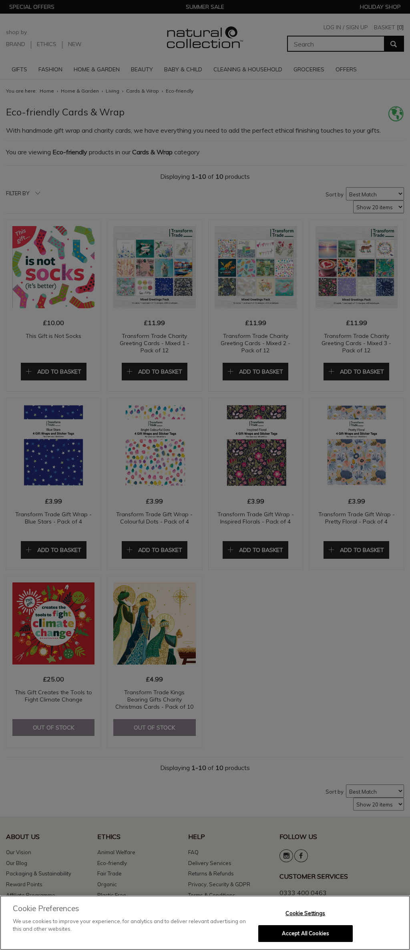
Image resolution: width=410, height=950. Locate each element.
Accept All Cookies (305, 933)
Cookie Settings (305, 913)
